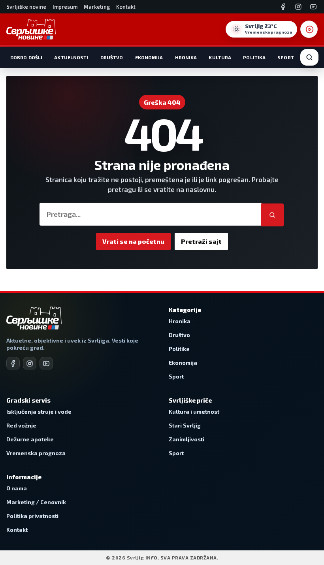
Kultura (220, 57)
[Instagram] (298, 6)
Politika (254, 57)
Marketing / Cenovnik (36, 502)
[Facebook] (283, 6)
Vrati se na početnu (133, 241)
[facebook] (13, 363)
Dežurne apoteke (30, 439)
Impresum (65, 7)
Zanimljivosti (186, 439)
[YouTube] (313, 6)
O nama (16, 488)
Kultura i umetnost (194, 411)
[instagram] (29, 363)
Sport (285, 57)
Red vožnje (21, 425)
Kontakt (126, 7)
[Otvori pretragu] (309, 57)
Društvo (111, 57)
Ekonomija (149, 57)
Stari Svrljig (185, 425)
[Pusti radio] (309, 29)
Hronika (186, 57)
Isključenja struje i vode (39, 411)
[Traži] (272, 214)
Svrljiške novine (26, 7)
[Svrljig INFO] (31, 29)
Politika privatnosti (32, 515)
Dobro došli (26, 57)
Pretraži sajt (201, 241)
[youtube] (46, 363)
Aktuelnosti (71, 57)
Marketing (97, 7)
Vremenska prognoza (36, 453)
